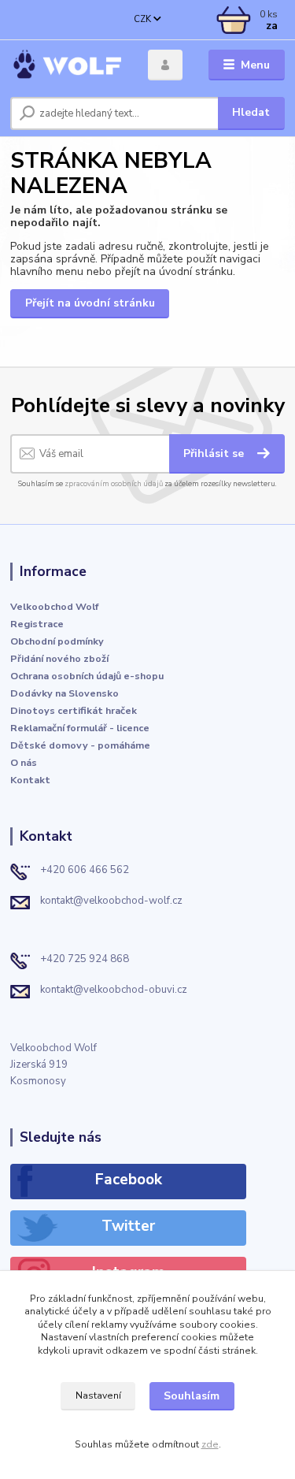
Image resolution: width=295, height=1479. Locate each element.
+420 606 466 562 (84, 870)
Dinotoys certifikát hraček (73, 710)
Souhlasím (191, 1395)
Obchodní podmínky (57, 641)
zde (210, 1444)
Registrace (37, 623)
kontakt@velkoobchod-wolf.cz (111, 901)
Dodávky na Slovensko (64, 693)
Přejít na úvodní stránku (90, 302)
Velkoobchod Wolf (54, 606)
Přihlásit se (215, 453)
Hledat (251, 112)
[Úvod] (67, 65)
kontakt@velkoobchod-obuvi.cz (113, 990)
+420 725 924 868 (84, 959)
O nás (23, 762)
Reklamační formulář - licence (79, 727)
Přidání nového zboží (59, 658)
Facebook (128, 1179)
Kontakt (30, 779)
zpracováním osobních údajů (114, 483)
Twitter (128, 1226)
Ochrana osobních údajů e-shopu (87, 675)
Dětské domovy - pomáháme (80, 745)
